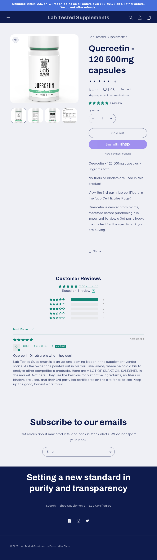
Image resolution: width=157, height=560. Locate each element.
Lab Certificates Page (113, 198)
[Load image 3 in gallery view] (52, 115)
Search (51, 505)
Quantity (94, 110)
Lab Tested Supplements (34, 546)
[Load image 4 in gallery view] (69, 115)
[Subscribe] (110, 452)
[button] (8, 17)
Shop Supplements (72, 505)
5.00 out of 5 (88, 286)
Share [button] (97, 251)
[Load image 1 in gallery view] (18, 115)
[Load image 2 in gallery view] (35, 115)
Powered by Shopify (61, 546)
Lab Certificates (100, 505)
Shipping (94, 95)
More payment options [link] (118, 154)
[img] (23, 340)
